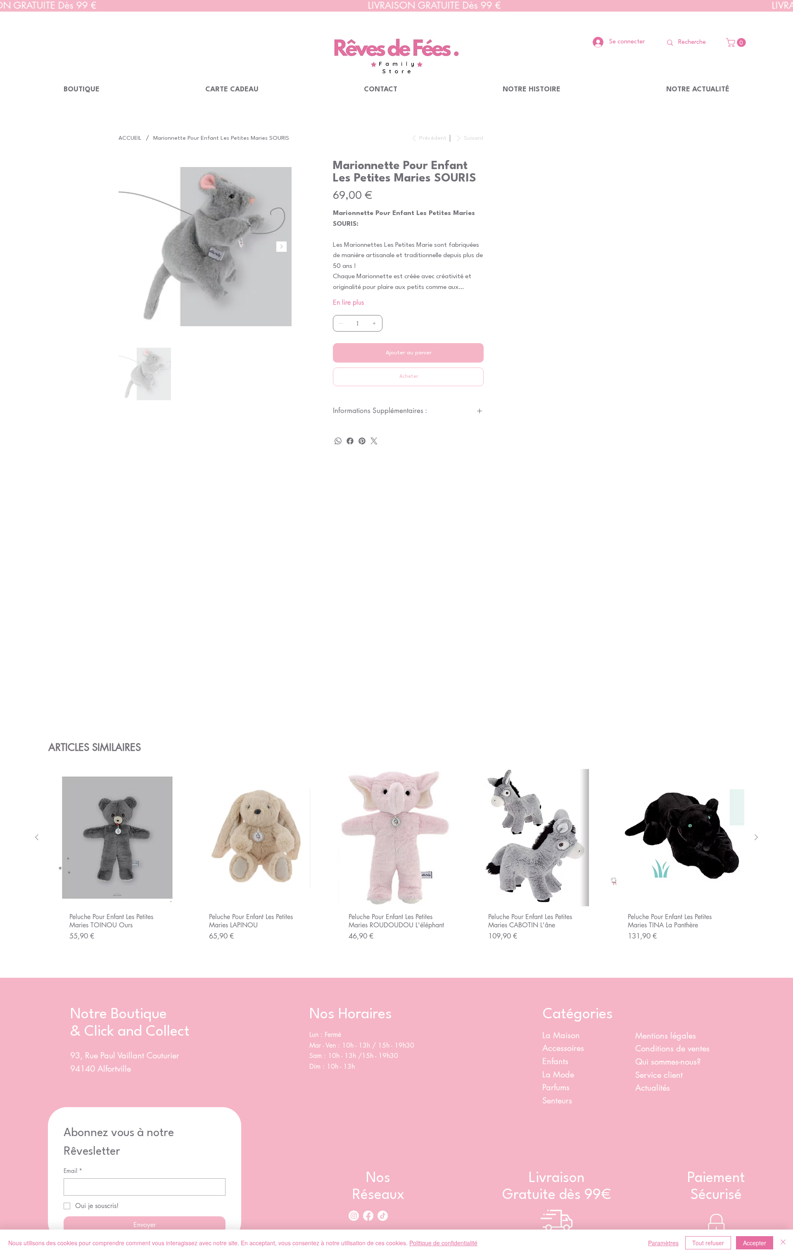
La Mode (558, 1074)
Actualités (652, 1087)
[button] (737, 42)
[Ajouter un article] (374, 323)
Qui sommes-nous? (669, 1061)
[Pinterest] (362, 441)
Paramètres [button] (663, 1243)
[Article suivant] (756, 837)
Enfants (555, 1061)
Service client (660, 1075)
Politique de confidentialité (443, 1243)
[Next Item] (281, 246)
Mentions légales (665, 1035)
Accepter (754, 1243)
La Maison (561, 1035)
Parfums (556, 1087)
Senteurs (557, 1100)
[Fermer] (783, 1242)
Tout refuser (708, 1243)
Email (73, 1171)
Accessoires (563, 1048)
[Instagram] (354, 1216)
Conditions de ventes (672, 1048)
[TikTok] (383, 1216)
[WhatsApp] (338, 441)
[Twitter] (374, 441)
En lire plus (348, 302)
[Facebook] (350, 441)
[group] (396, 870)
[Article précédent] (37, 837)
